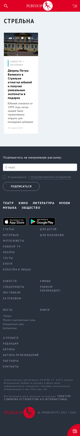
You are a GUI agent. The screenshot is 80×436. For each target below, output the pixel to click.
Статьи (8, 229)
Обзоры (9, 252)
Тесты (8, 258)
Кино (23, 203)
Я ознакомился (17, 177)
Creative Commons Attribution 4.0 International (37, 398)
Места (8, 310)
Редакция (10, 343)
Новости (10, 281)
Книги (45, 310)
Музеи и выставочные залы (18, 320)
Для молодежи (52, 235)
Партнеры (11, 361)
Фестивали (12, 292)
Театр (8, 203)
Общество (31, 208)
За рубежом (12, 298)
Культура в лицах (17, 269)
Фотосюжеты (13, 240)
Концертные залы (13, 324)
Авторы (9, 349)
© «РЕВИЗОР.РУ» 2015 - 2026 (57, 412)
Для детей (48, 229)
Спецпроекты (13, 287)
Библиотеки (10, 328)
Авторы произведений (18, 355)
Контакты (11, 366)
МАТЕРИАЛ (16, 65)
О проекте (11, 338)
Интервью (11, 235)
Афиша (45, 281)
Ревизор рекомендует (50, 288)
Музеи (64, 203)
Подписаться (21, 186)
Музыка (10, 208)
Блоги (8, 263)
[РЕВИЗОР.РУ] (39, 5)
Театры (7, 316)
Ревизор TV (12, 246)
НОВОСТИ (16, 61)
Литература (43, 203)
